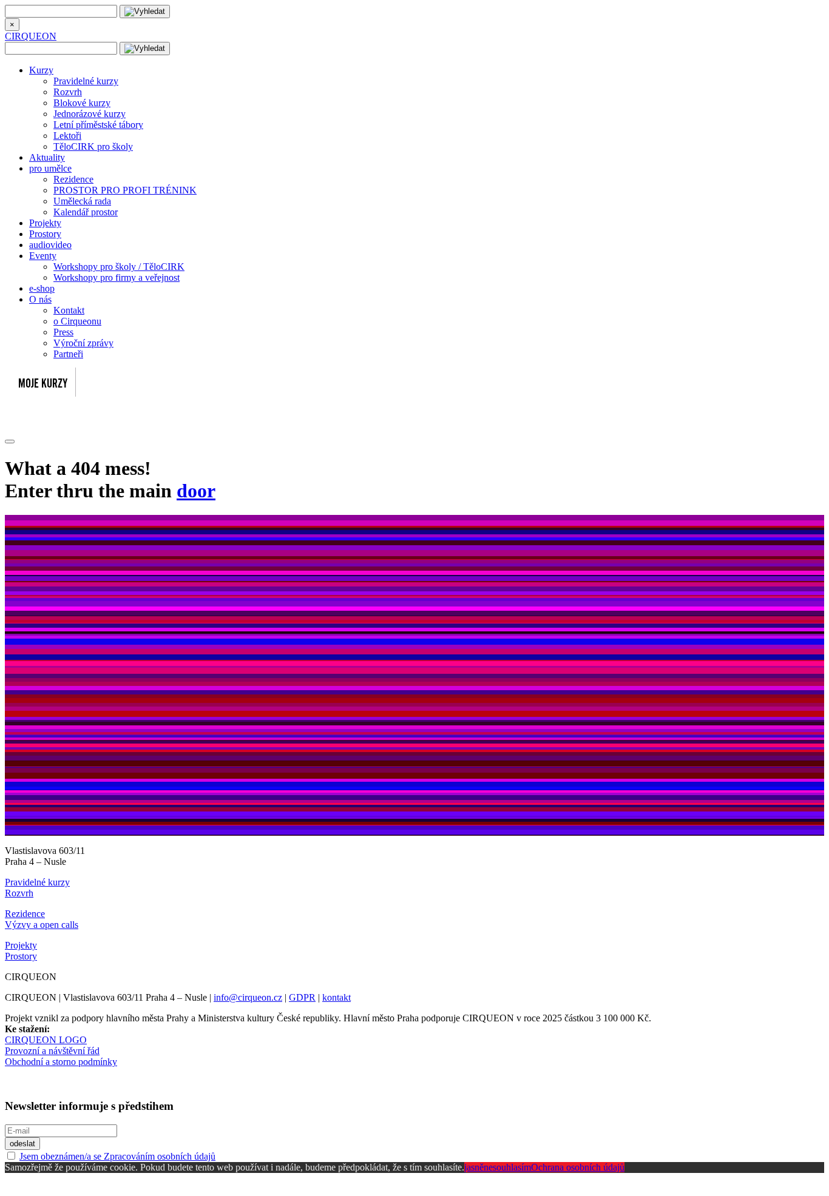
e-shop (42, 288)
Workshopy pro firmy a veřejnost (116, 277)
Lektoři (67, 135)
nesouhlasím (507, 1167)
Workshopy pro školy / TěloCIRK (118, 266)
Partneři (68, 354)
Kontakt (68, 310)
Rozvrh (67, 92)
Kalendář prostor (85, 212)
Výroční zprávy (83, 343)
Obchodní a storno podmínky (61, 1062)
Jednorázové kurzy (89, 114)
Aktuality (47, 157)
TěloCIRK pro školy (93, 146)
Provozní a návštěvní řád (52, 1051)
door (196, 491)
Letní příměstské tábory (98, 124)
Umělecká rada (82, 201)
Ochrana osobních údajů (577, 1167)
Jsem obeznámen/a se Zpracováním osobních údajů (117, 1156)
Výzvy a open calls (41, 924)
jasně (474, 1167)
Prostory (45, 234)
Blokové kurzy (81, 103)
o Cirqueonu (77, 321)
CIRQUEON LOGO (46, 1040)
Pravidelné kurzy (85, 81)
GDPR (302, 997)
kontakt (336, 997)
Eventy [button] (42, 255)
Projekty (45, 223)
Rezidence (73, 179)
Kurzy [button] (41, 70)
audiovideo (50, 245)
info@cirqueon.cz (248, 997)
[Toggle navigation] (10, 441)
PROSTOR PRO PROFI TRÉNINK (125, 190)
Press (63, 332)
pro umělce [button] (50, 168)
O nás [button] (40, 299)
